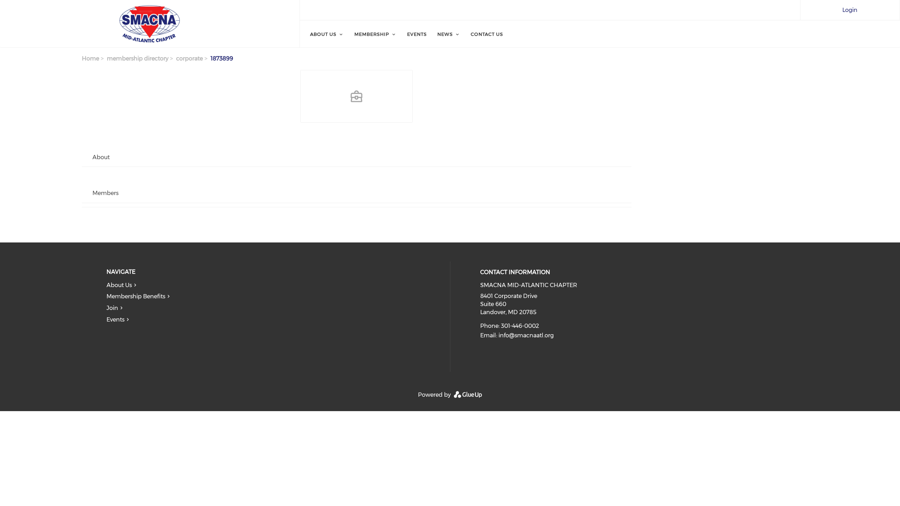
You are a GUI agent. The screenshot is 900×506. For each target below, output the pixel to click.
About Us (323, 34)
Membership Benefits (136, 296)
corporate (189, 58)
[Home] (149, 24)
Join (112, 308)
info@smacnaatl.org (526, 335)
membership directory (137, 58)
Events (417, 34)
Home (90, 58)
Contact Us (487, 34)
